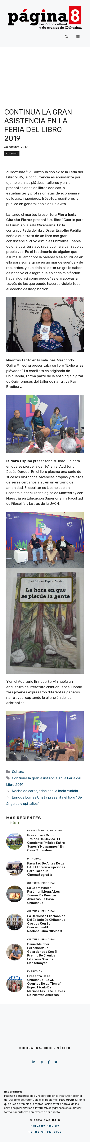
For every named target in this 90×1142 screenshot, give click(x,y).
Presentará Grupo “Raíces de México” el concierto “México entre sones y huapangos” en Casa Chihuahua (46, 842)
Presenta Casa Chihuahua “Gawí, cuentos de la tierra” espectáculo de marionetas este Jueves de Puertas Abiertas (46, 985)
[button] (66, 36)
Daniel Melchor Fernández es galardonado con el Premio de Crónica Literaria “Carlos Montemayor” (42, 953)
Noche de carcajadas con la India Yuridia (45, 791)
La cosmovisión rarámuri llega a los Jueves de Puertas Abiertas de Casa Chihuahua (43, 895)
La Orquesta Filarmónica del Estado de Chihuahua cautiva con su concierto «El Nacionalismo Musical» (46, 923)
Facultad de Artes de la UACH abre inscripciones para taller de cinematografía (46, 869)
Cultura (11, 153)
